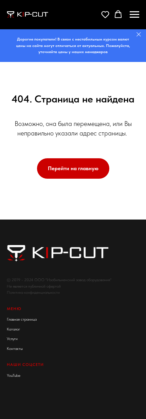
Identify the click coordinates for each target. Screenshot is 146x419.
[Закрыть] (139, 34)
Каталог (13, 329)
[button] (105, 14)
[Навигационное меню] (134, 14)
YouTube (13, 375)
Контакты (15, 348)
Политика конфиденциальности (33, 292)
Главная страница (22, 319)
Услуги (12, 338)
